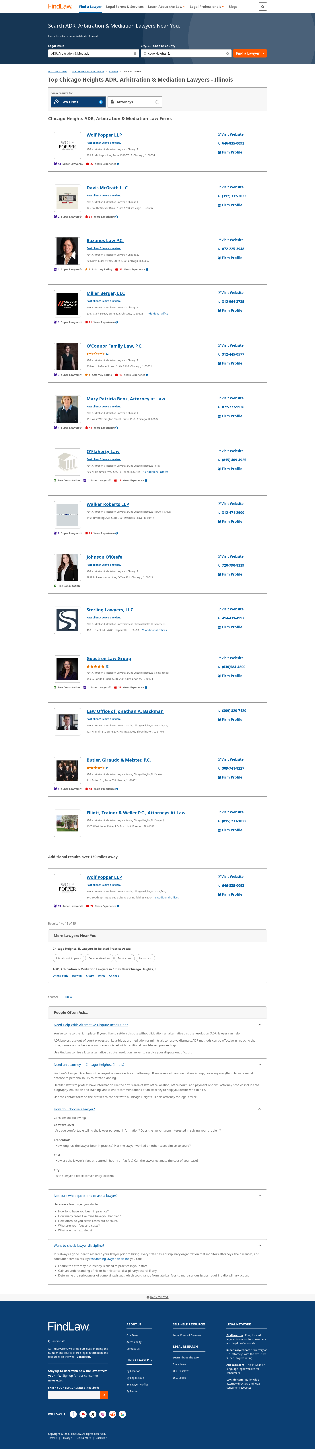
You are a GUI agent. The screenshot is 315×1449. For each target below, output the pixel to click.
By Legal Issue (135, 1377)
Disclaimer (83, 1438)
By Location (133, 1371)
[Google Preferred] (122, 1414)
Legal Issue (56, 46)
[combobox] (93, 53)
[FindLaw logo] (61, 6)
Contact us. (84, 1356)
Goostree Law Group (109, 658)
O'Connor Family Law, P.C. (115, 346)
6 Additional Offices (167, 897)
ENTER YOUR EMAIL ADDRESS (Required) (73, 1387)
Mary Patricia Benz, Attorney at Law (126, 399)
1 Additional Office (156, 313)
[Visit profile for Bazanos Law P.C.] (67, 250)
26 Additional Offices (154, 630)
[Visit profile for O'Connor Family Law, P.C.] (67, 356)
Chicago (114, 975)
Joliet (101, 975)
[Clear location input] (227, 53)
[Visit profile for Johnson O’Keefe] (67, 567)
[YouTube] (83, 1414)
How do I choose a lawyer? (74, 1109)
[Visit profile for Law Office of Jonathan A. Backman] (67, 721)
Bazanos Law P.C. (105, 240)
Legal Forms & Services (187, 1335)
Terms (52, 1438)
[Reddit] (112, 1414)
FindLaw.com (234, 1335)
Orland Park (60, 975)
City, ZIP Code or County (158, 46)
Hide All (68, 996)
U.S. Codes (179, 1377)
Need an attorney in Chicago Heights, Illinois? (89, 1064)
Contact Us (133, 1348)
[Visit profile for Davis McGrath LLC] (67, 198)
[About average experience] (118, 164)
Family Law (124, 958)
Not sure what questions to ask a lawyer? (86, 1195)
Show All (53, 996)
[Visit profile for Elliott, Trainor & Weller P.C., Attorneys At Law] (67, 823)
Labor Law (145, 958)
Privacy (66, 1438)
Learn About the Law (186, 1357)
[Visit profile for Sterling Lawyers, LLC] (67, 620)
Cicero (90, 975)
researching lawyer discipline (109, 1259)
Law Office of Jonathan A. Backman (125, 711)
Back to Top (159, 1297)
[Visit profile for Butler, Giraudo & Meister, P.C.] (67, 770)
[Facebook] (73, 1414)
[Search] (263, 6)
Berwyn (77, 975)
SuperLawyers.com (238, 1350)
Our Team (133, 1335)
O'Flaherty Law (103, 451)
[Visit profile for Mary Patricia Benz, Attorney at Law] (67, 409)
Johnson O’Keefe (104, 557)
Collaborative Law (99, 958)
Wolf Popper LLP (104, 135)
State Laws (179, 1364)
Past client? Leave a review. (104, 142)
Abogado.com (235, 1364)
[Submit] (104, 1395)
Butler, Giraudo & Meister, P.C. (119, 760)
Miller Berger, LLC (106, 293)
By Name (132, 1391)
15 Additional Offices (155, 472)
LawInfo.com (234, 1379)
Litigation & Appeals (68, 958)
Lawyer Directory (57, 71)
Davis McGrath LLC (107, 188)
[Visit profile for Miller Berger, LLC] (67, 303)
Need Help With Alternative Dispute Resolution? (91, 1025)
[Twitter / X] (92, 1414)
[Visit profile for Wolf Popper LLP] (67, 145)
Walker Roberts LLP (108, 504)
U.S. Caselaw (180, 1371)
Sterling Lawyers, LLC (110, 610)
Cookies (101, 1438)
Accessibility (134, 1342)
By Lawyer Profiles (137, 1384)
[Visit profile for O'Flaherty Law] (67, 462)
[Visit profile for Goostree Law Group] (67, 669)
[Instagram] (102, 1414)
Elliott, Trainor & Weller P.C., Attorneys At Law (136, 813)
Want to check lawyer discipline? (79, 1245)
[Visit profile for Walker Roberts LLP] (67, 514)
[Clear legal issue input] (135, 53)
